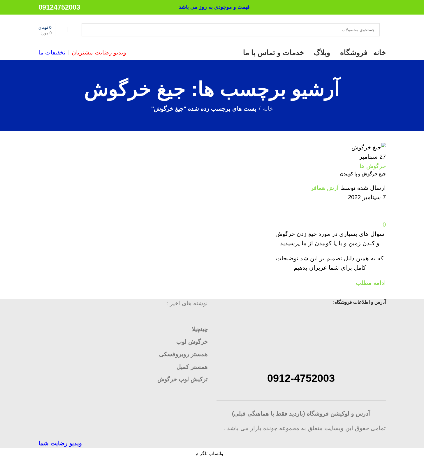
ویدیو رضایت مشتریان (99, 52)
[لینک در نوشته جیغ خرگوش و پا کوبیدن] (212, 224)
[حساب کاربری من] (73, 30)
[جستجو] (88, 29)
